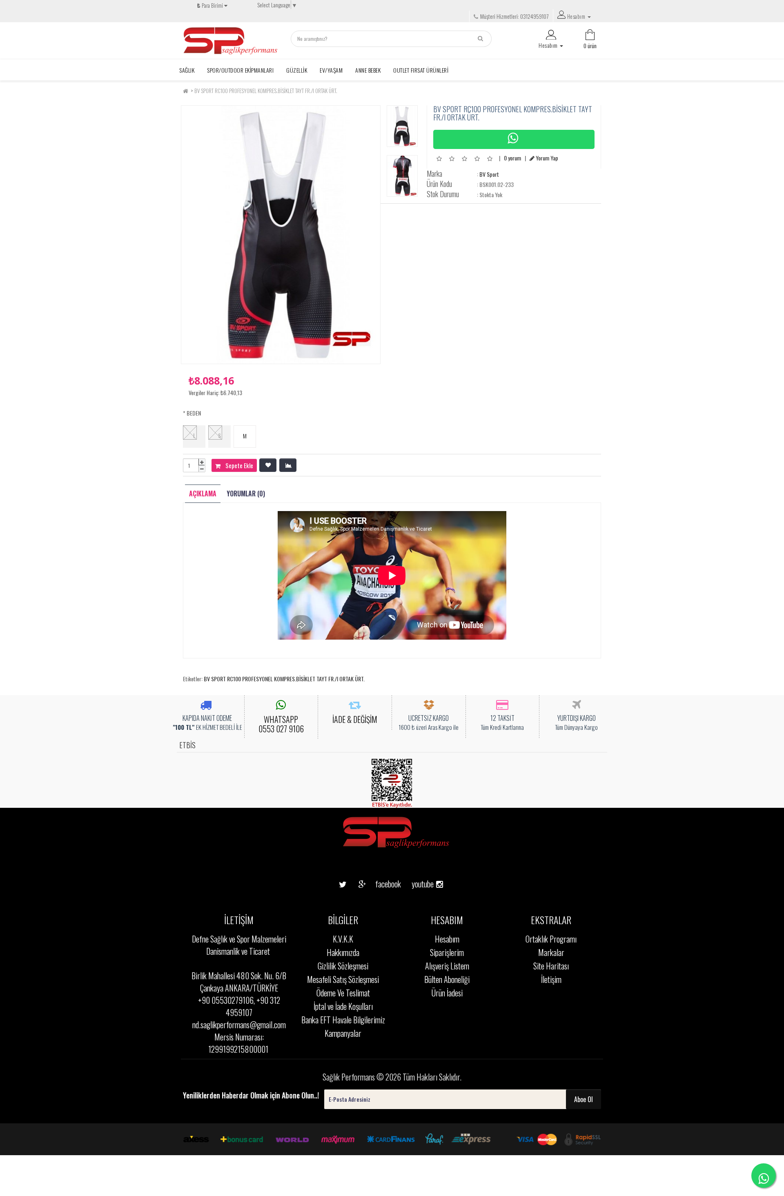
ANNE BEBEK (368, 70)
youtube (420, 871)
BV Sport (489, 174)
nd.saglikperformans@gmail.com (239, 1024)
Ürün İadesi (447, 993)
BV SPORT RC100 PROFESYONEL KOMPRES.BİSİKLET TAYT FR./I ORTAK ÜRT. (265, 91)
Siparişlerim (447, 952)
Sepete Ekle (236, 465)
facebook (382, 884)
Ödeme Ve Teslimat (343, 993)
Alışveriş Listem (447, 966)
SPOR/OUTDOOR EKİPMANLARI (240, 70)
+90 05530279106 (226, 1000)
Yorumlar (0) (246, 493)
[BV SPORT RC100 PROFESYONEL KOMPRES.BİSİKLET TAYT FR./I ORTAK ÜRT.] (281, 234)
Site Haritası (551, 966)
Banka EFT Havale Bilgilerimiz (343, 1020)
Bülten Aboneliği (447, 979)
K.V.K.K (343, 939)
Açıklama (202, 493)
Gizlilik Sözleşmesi (343, 966)
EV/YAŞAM (331, 70)
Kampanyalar (343, 1033)
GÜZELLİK (296, 70)
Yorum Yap (546, 157)
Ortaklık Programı (551, 939)
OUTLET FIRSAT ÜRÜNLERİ (420, 70)
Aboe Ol (583, 1099)
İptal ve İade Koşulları (343, 1006)
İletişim (551, 979)
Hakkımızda (343, 952)
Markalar (551, 952)
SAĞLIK (186, 70)
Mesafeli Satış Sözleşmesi (343, 979)
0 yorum (512, 157)
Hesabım (447, 939)
